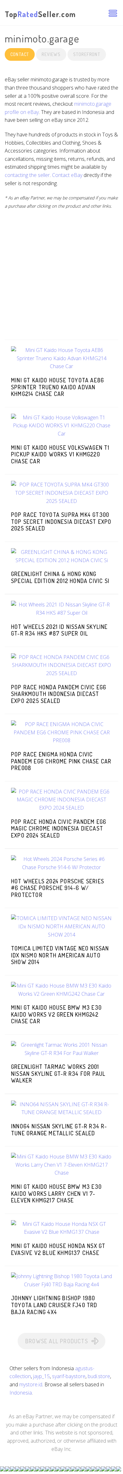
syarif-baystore (68, 1376)
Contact (19, 54)
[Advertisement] (61, 278)
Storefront (86, 54)
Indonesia (20, 1392)
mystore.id (30, 1384)
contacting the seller (27, 175)
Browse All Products (56, 1341)
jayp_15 (41, 1376)
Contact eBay (67, 175)
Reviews (51, 54)
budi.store (99, 1376)
